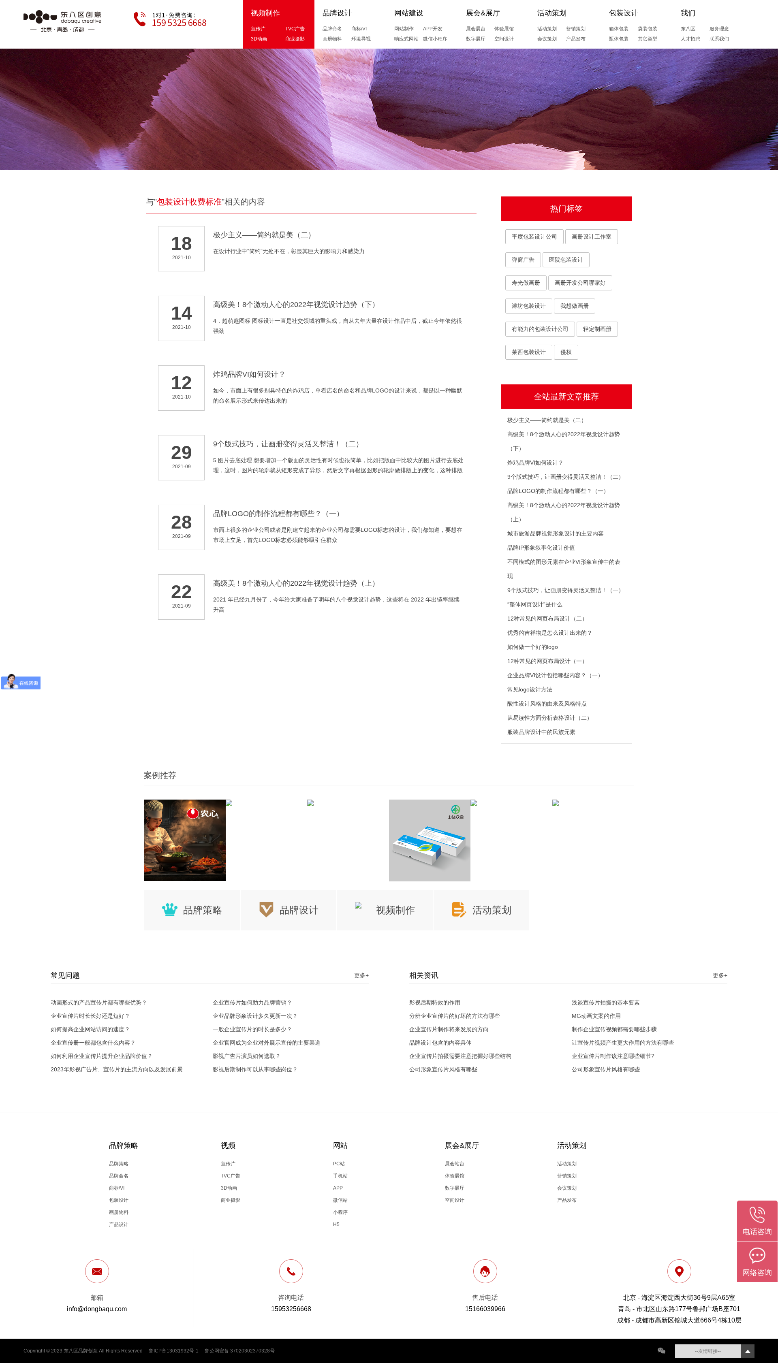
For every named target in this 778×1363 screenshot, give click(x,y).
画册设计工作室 (591, 236)
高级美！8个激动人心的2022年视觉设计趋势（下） (563, 441)
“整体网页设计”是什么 (534, 604)
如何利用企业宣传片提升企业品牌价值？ (102, 1056)
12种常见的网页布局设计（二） (547, 618)
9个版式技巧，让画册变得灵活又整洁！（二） (565, 477)
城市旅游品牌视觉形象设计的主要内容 (555, 533)
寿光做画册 (526, 282)
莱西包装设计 (529, 352)
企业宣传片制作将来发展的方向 (449, 1029)
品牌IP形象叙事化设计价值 (541, 547)
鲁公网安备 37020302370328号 (240, 1351)
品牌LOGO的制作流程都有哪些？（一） (558, 491)
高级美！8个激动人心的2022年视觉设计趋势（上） (563, 512)
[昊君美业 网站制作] (511, 803)
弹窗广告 (523, 259)
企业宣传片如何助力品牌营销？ (252, 1002)
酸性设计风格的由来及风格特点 (547, 703)
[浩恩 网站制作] (348, 803)
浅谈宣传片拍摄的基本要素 (606, 1002)
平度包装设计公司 (534, 236)
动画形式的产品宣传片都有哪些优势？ (99, 1002)
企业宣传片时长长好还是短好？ (90, 1016)
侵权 (566, 352)
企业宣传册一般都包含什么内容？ (93, 1042)
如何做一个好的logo (532, 647)
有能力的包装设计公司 (540, 329)
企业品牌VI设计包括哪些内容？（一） (555, 675)
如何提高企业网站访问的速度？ (90, 1029)
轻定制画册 (597, 329)
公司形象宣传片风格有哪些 (443, 1069)
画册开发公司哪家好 (580, 282)
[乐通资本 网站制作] (267, 803)
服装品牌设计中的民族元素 (541, 732)
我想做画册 (574, 306)
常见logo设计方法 (529, 689)
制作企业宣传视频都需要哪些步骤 (614, 1029)
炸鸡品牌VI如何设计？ (535, 462)
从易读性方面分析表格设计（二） (549, 718)
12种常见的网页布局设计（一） (547, 661)
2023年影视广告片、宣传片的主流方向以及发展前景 (117, 1069)
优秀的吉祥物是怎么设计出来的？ (549, 632)
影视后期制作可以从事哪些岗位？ (255, 1069)
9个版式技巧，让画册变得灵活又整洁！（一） (565, 590)
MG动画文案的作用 (596, 1016)
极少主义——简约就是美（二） (547, 420)
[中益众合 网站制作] (430, 840)
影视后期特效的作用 (434, 1002)
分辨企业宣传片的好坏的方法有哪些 (454, 1016)
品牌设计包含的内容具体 (440, 1042)
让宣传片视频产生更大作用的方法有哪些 (623, 1042)
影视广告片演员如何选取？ (247, 1056)
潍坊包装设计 (529, 306)
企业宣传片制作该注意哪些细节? (613, 1056)
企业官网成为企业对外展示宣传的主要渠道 (267, 1042)
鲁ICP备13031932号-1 (174, 1351)
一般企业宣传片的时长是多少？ (252, 1029)
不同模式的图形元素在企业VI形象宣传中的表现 (563, 569)
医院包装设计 (566, 259)
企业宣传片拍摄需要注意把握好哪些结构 (460, 1056)
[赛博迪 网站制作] (593, 803)
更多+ (361, 975)
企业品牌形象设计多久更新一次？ (255, 1016)
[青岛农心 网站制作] (185, 840)
